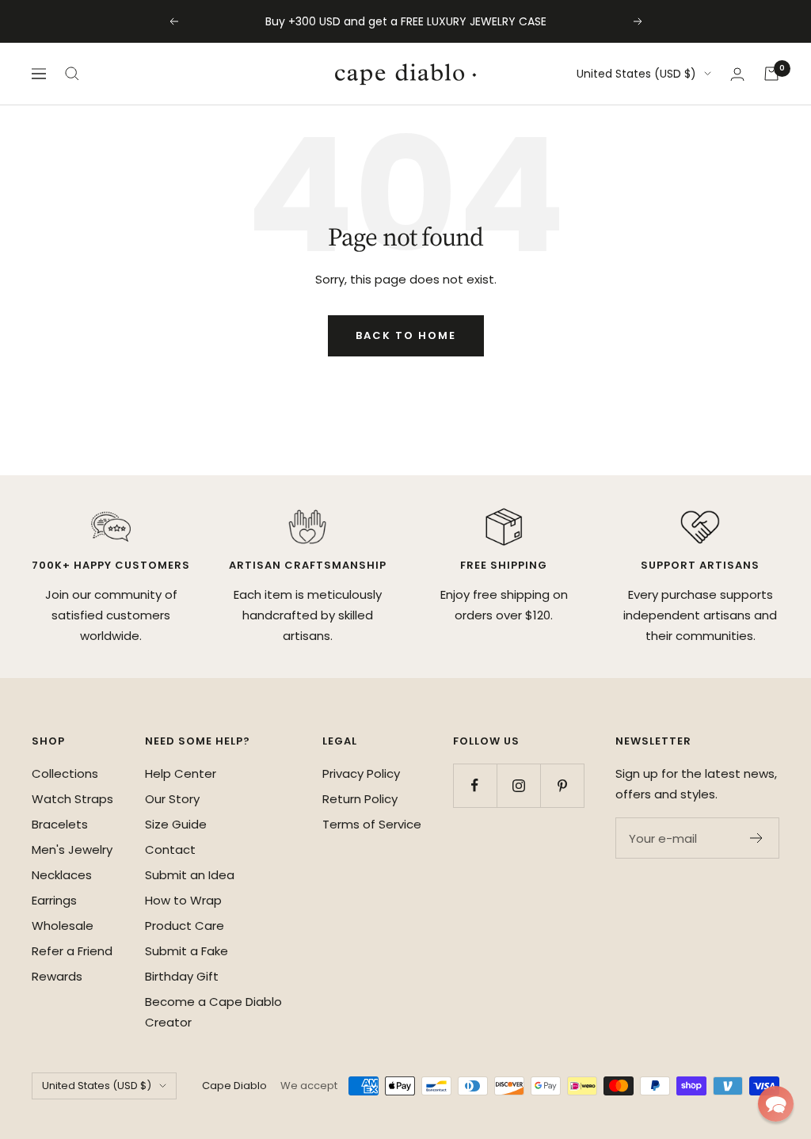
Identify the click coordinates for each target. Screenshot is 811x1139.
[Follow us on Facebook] (475, 785)
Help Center (180, 773)
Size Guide (176, 824)
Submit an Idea (189, 875)
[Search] (72, 74)
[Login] (737, 74)
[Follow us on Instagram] (518, 785)
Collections (65, 773)
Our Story (172, 798)
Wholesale (62, 925)
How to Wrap (183, 900)
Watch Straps (72, 798)
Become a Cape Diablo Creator (213, 1011)
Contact (170, 849)
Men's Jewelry (72, 849)
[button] (776, 1104)
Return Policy (360, 798)
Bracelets (60, 824)
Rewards (57, 976)
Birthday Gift (182, 976)
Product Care (184, 925)
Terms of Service (371, 824)
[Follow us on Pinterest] (562, 785)
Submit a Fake (186, 951)
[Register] (756, 838)
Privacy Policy (361, 773)
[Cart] (771, 74)
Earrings (54, 900)
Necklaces (62, 875)
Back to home (406, 335)
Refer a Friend (72, 951)
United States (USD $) (636, 74)
